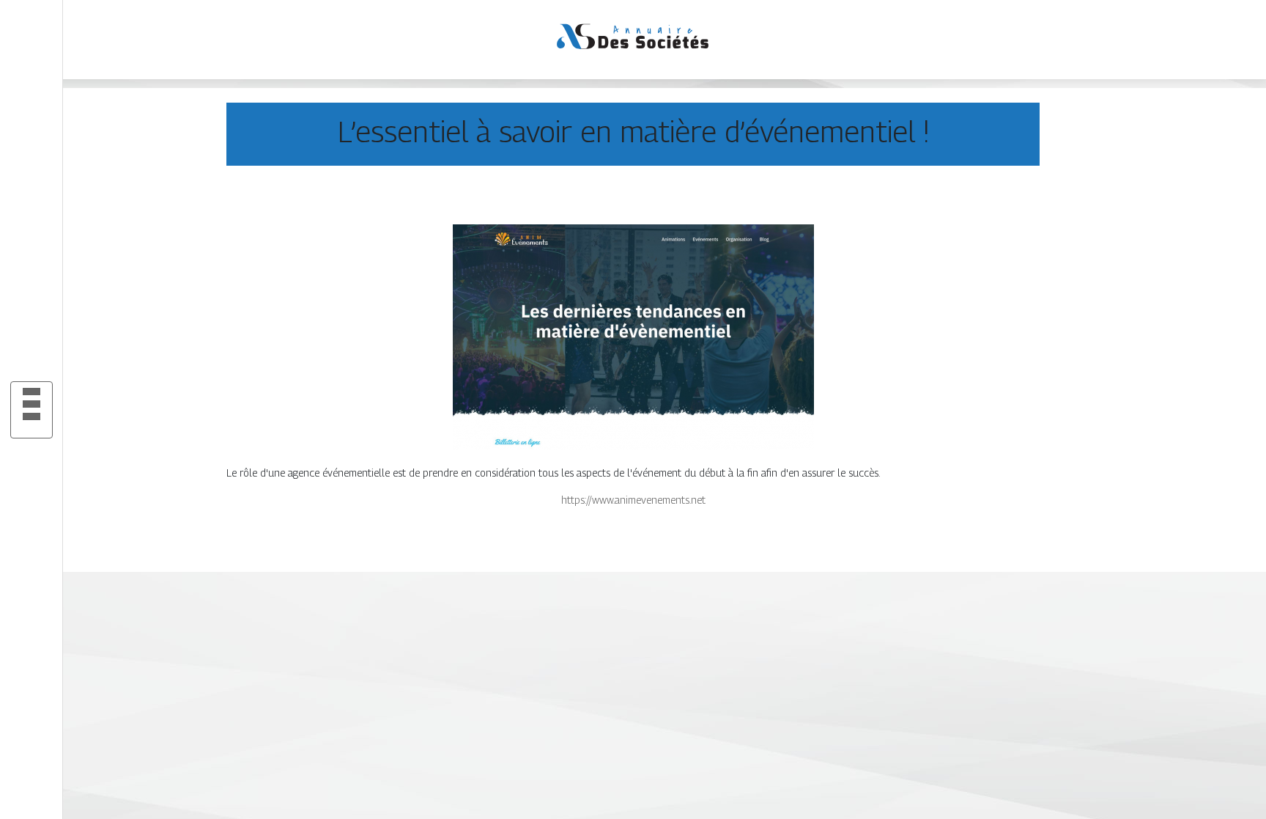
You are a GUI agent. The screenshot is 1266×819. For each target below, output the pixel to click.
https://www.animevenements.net (633, 499)
